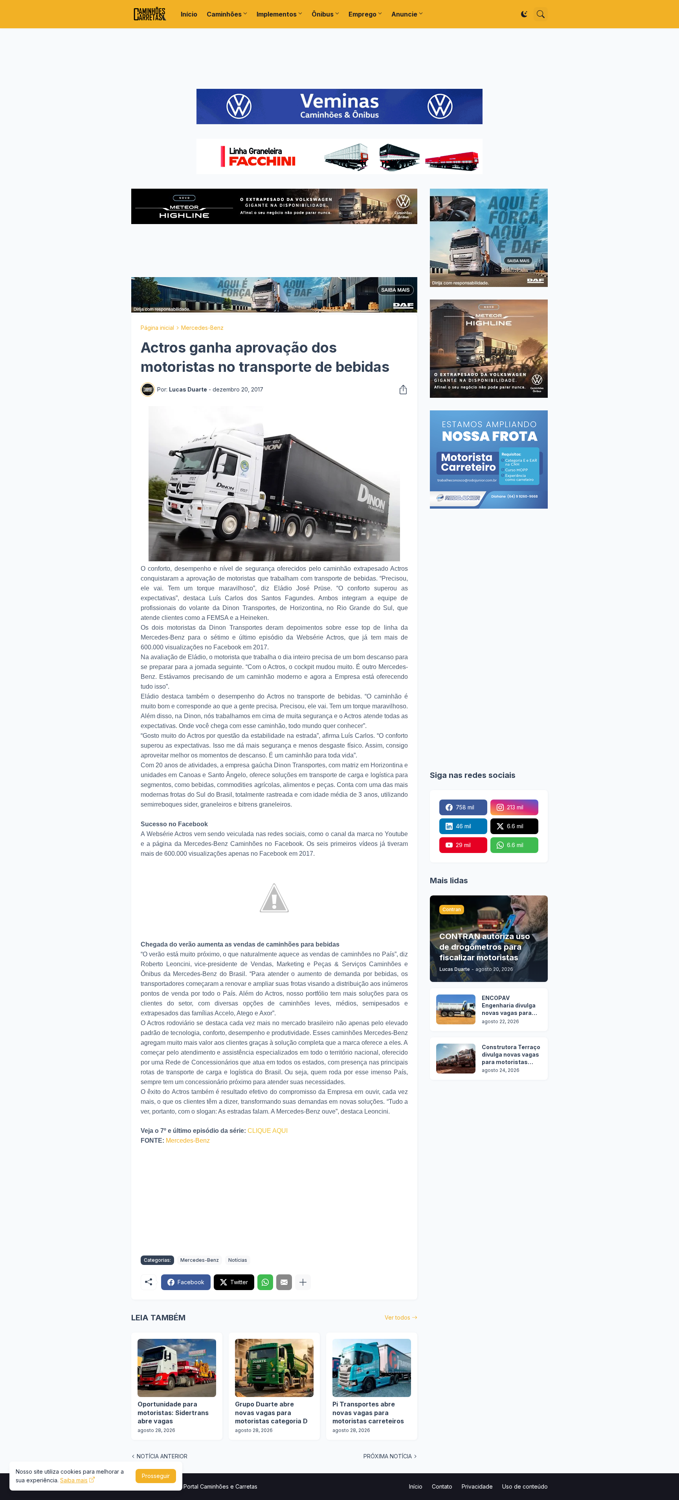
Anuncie (404, 14)
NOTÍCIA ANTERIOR (162, 1456)
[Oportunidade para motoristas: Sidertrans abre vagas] (177, 1368)
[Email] (284, 1282)
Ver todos (397, 1317)
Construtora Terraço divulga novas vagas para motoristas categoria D (511, 1055)
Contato (442, 1486)
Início (189, 14)
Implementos (277, 14)
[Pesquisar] (541, 14)
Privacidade (477, 1486)
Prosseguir (156, 1475)
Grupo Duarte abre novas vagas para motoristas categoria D (271, 1412)
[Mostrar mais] (303, 1282)
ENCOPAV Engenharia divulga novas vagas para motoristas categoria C (509, 1005)
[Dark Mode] (524, 14)
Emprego (362, 14)
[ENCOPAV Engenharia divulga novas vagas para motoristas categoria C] (455, 1009)
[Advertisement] (339, 58)
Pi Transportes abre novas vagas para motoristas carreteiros (368, 1412)
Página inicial (157, 327)
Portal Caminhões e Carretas (220, 1486)
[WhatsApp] (265, 1282)
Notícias (237, 1260)
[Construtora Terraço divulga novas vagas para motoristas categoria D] (455, 1059)
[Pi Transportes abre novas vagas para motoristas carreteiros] (371, 1368)
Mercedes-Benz (202, 327)
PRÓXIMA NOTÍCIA (387, 1456)
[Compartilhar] (401, 389)
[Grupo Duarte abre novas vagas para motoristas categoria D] (274, 1368)
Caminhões (224, 14)
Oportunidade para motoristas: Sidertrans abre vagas (173, 1412)
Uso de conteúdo (525, 1486)
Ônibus (323, 14)
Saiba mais (74, 1480)
